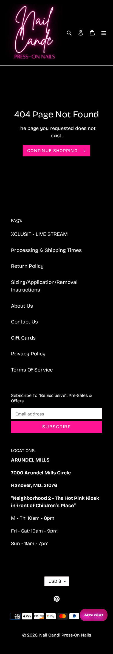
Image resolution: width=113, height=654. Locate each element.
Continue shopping (52, 150)
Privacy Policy (28, 353)
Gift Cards (23, 338)
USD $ (55, 581)
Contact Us (24, 322)
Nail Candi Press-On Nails (65, 635)
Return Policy (27, 266)
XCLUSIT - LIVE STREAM (39, 234)
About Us (22, 306)
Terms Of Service (32, 370)
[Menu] (103, 32)
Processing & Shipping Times (46, 250)
